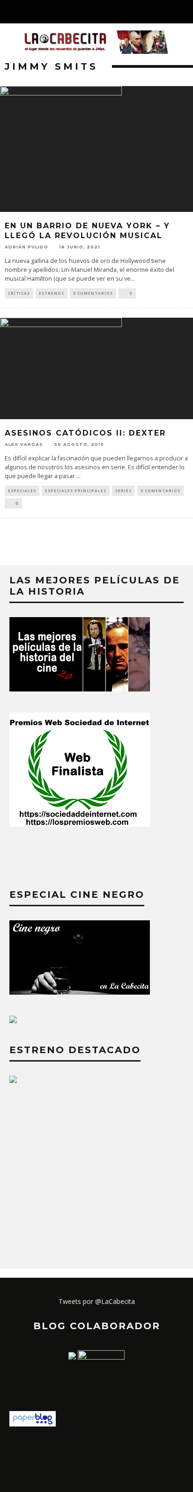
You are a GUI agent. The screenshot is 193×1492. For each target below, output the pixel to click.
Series (123, 490)
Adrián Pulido (26, 246)
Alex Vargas (24, 444)
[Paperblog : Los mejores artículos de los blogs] (32, 1423)
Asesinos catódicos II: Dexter (85, 433)
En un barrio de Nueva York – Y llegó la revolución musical (87, 230)
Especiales (22, 490)
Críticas (19, 293)
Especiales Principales (75, 490)
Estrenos (51, 293)
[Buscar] (185, 11)
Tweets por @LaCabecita (97, 1301)
